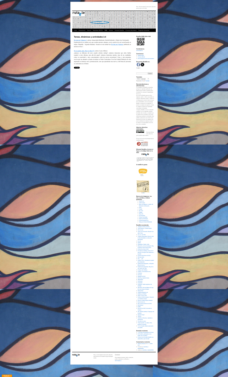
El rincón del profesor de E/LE (144, 255)
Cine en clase (140, 230)
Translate (147, 80)
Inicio (75, 30)
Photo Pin (141, 214)
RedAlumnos (140, 305)
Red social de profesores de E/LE (145, 303)
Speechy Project (141, 314)
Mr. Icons (141, 210)
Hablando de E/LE (141, 276)
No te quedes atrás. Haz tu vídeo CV (84, 51)
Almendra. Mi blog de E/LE (143, 226)
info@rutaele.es (139, 50)
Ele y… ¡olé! (140, 258)
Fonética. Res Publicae (142, 270)
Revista (89, 30)
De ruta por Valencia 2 (80, 40)
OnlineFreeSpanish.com (143, 292)
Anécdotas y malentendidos (148, 350)
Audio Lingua (142, 202)
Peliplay (140, 212)
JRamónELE (140, 279)
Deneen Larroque (141, 343)
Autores (111, 30)
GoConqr (140, 274)
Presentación (82, 30)
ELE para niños (141, 257)
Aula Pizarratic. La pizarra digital (144, 228)
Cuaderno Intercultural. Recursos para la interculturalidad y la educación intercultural (146, 238)
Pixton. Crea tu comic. (142, 295)
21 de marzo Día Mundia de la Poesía (145, 332)
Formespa (140, 273)
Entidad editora (141, 55)
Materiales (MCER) (98, 30)
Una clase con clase (142, 321)
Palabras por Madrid (142, 294)
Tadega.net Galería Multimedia (145, 222)
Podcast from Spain (143, 217)
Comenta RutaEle (119, 30)
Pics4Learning (142, 215)
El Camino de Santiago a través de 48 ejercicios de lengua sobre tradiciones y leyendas (146, 252)
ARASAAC (141, 201)
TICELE (139, 316)
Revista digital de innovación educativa (146, 58)
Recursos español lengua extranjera (145, 300)
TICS (105, 30)
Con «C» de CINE (142, 234)
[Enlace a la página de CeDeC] (143, 193)
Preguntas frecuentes (143, 30)
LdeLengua (140, 281)
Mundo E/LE (140, 290)
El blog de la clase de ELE (143, 249)
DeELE (139, 242)
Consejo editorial (141, 57)
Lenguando (140, 282)
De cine (139, 241)
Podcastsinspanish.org (143, 220)
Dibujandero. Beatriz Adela (143, 244)
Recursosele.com (141, 302)
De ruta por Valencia (117, 44)
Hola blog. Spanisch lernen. (143, 278)
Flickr (140, 207)
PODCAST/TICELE (143, 218)
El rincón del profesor (131, 30)
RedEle (139, 306)
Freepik (140, 209)
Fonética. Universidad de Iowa (144, 271)
